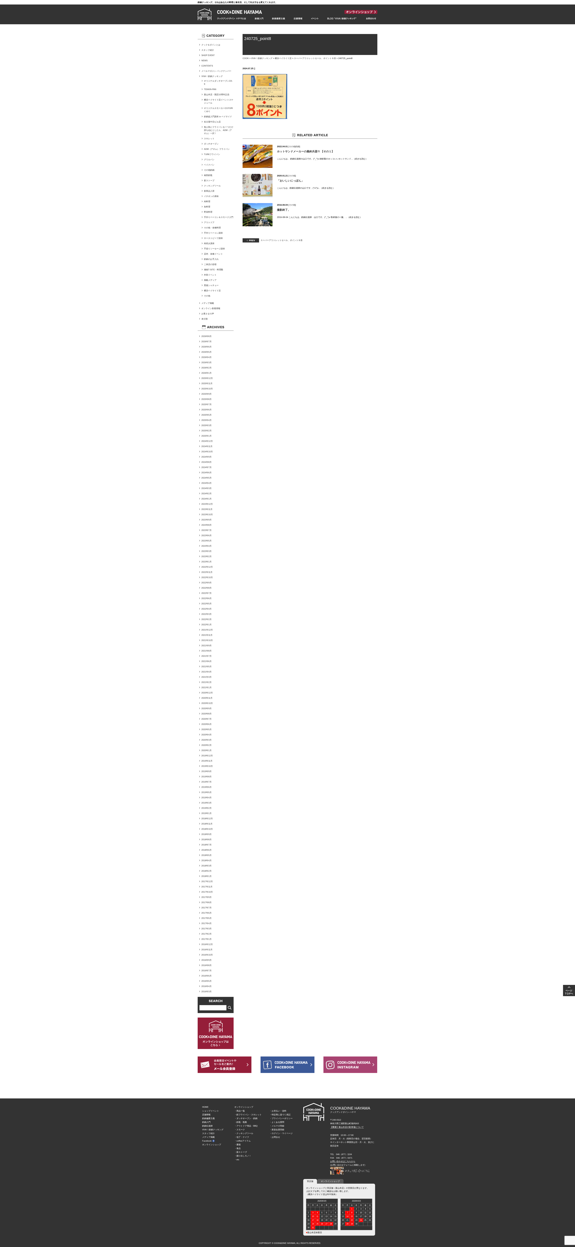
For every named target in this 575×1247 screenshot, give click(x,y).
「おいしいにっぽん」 (290, 180)
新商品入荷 (209, 191)
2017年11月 (206, 886)
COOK (246, 58)
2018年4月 (206, 860)
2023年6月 (206, 535)
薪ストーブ (209, 180)
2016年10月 (207, 955)
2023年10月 (207, 514)
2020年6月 (206, 724)
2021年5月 (206, 666)
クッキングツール (212, 186)
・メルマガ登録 (277, 1126)
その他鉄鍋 (294, 146)
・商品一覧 (239, 1111)
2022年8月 (206, 588)
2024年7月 (206, 467)
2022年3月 (206, 614)
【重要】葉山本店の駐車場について (347, 1127)
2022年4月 (206, 609)
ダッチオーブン (211, 144)
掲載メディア (210, 280)
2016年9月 (206, 960)
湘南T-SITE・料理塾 (213, 269)
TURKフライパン (212, 154)
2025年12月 (207, 378)
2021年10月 (207, 640)
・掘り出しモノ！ (242, 1156)
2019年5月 (206, 792)
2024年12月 (207, 441)
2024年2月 (206, 493)
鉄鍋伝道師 (207, 1126)
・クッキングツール (243, 1133)
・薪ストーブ (240, 1152)
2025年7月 (206, 404)
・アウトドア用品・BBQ (246, 1126)
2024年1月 (206, 499)
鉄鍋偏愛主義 (208, 1118)
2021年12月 (207, 630)
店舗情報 (206, 1114)
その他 (292, 175)
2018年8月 (206, 839)
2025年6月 (206, 409)
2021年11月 (206, 635)
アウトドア (209, 222)
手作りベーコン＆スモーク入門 (218, 217)
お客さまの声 (207, 313)
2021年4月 (206, 672)
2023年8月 (206, 525)
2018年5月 (206, 855)
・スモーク (239, 1129)
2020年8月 (206, 713)
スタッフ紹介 (207, 50)
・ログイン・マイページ (281, 1133)
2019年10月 (207, 766)
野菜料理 (208, 212)
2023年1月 (206, 561)
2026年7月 (206, 341)
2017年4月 (206, 923)
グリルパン (209, 159)
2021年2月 (206, 682)
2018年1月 (206, 876)
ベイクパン (209, 165)
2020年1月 (206, 750)
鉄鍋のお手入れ (211, 259)
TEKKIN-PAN (210, 89)
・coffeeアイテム (242, 1141)
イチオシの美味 (211, 196)
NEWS (204, 60)
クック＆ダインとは (210, 45)
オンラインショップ (211, 1144)
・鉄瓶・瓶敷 (240, 1122)
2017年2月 (206, 934)
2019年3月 (206, 803)
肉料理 (207, 201)
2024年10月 (207, 451)
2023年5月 (206, 540)
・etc (236, 1159)
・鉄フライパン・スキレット (248, 1114)
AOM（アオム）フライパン (217, 149)
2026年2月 (206, 367)
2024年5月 (206, 478)
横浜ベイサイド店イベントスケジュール (218, 101)
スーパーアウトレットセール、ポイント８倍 (315, 58)
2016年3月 (206, 991)
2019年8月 (206, 776)
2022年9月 (206, 582)
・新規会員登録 (277, 1129)
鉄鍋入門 (206, 1122)
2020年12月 (207, 692)
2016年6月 (206, 976)
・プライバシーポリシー (281, 1118)
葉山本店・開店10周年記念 (216, 94)
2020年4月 (206, 734)
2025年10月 (207, 388)
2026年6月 (206, 347)
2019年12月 (207, 755)
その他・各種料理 (212, 227)
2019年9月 (206, 771)
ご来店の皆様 (210, 264)
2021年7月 (206, 656)
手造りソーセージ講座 (214, 248)
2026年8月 (206, 336)
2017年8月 (206, 902)
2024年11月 (206, 446)
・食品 (237, 1148)
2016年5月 (206, 981)
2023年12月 (207, 504)
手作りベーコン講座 (213, 233)
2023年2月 (206, 556)
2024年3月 (206, 488)
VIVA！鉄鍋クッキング (261, 58)
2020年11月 (206, 698)
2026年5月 (206, 352)
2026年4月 (206, 357)
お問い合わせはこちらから (342, 1161)
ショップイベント (210, 1111)
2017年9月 (206, 897)
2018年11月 (206, 824)
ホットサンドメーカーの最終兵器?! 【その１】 (305, 151)
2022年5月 (206, 603)
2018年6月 (206, 850)
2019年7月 (206, 782)
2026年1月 (206, 373)
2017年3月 (206, 928)
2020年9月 (206, 708)
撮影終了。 (283, 209)
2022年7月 (206, 593)
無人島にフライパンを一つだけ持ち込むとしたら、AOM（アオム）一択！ (218, 130)
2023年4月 (206, 546)
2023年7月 (206, 530)
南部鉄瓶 (208, 175)
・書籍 (237, 1144)
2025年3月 (206, 425)
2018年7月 (206, 845)
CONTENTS (207, 66)
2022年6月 (206, 598)
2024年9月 (206, 457)
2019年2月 (206, 808)
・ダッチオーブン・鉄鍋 (245, 1118)
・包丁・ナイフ (241, 1137)
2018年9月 (206, 834)
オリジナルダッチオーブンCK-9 (218, 82)
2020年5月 (206, 729)
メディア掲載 (207, 303)
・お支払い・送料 (278, 1111)
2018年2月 (206, 871)
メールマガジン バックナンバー (216, 71)
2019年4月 (206, 797)
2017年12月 (207, 881)
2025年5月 (206, 415)
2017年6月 (206, 913)
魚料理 (207, 206)
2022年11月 (206, 572)
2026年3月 (206, 362)
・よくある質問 (277, 1122)
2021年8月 (206, 651)
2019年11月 (206, 761)
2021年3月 (206, 677)
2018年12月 (207, 818)
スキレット (209, 138)
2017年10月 (207, 892)
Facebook (207, 1141)
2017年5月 (206, 918)
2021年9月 (206, 645)
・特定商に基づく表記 (280, 1114)
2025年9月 (206, 394)
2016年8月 (206, 965)
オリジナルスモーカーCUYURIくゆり (218, 109)
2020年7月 (206, 719)
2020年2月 (206, 745)
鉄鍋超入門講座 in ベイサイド (218, 116)
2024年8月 (206, 462)
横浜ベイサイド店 (283, 58)
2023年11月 (206, 509)
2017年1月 (206, 939)
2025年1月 (206, 436)
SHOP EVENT (208, 55)
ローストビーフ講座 (213, 238)
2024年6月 (206, 472)
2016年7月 (206, 970)
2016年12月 (207, 944)
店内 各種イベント (213, 254)
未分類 (204, 319)
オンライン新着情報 (210, 308)
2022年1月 (206, 624)
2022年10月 (207, 577)
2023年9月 (206, 520)
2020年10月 (207, 703)
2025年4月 (206, 420)
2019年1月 (206, 813)
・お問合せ (275, 1137)
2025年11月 (206, 383)
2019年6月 (206, 787)
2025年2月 (206, 430)
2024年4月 (206, 483)
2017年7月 (206, 907)
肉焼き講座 (209, 243)
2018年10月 (207, 829)
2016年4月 (206, 986)
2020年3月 (206, 740)
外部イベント (210, 275)
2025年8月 (206, 399)
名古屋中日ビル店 (212, 122)
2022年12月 (207, 567)
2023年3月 (206, 551)
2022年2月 (206, 619)
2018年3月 (206, 865)
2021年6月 (206, 661)
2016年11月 (206, 949)
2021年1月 (206, 687)
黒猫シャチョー (211, 285)
